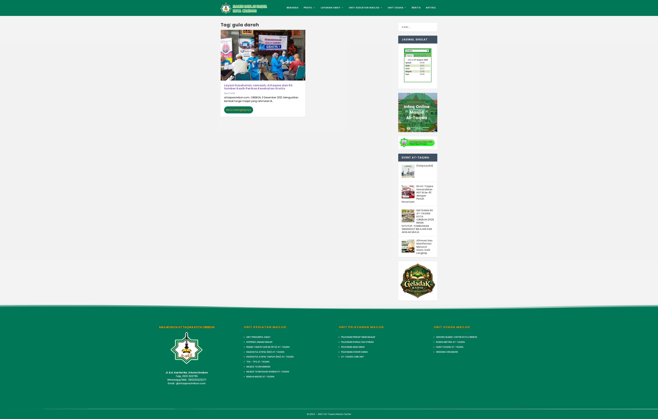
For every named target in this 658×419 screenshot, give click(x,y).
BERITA (416, 7)
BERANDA (292, 7)
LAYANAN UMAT (330, 7)
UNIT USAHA (395, 7)
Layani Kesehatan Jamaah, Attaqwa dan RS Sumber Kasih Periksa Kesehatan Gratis (258, 86)
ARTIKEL (431, 7)
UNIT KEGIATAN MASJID (364, 7)
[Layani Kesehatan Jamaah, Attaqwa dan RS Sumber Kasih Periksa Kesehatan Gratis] (263, 55)
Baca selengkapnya (238, 110)
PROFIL (308, 7)
